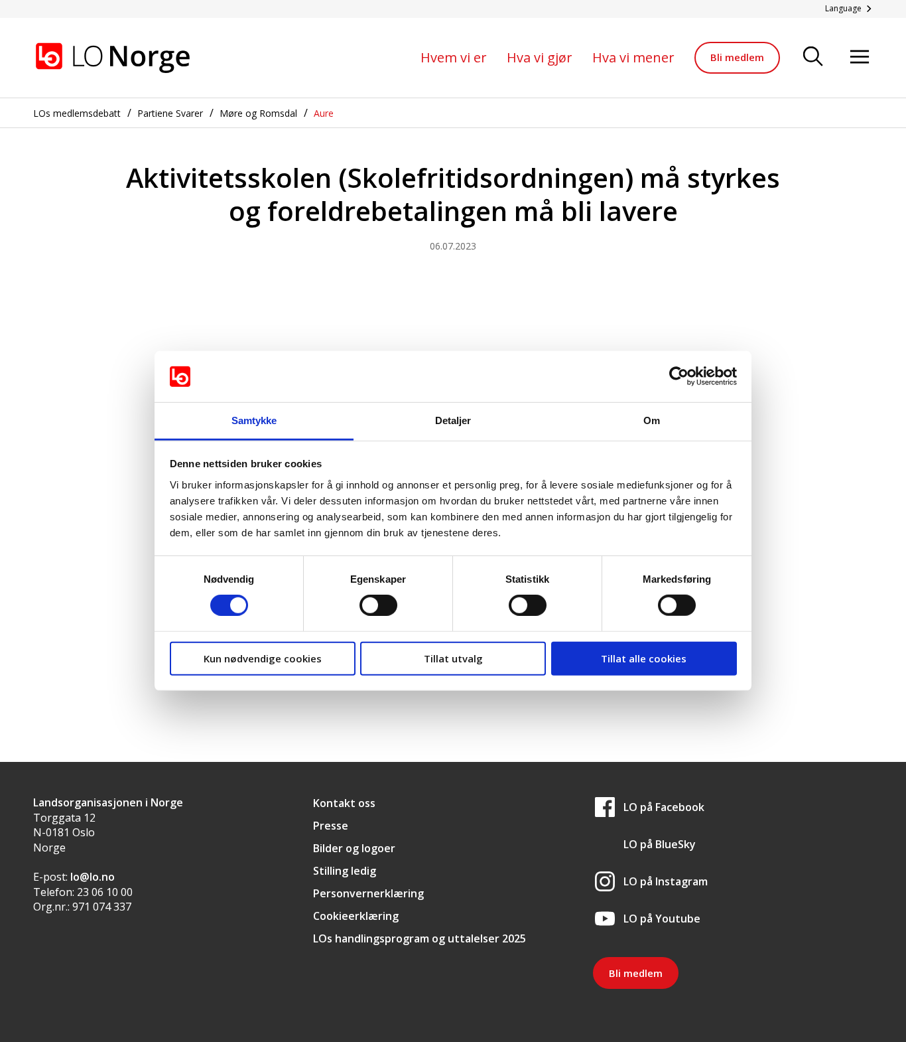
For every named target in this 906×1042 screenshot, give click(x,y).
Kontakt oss (344, 803)
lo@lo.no (92, 876)
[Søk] (813, 57)
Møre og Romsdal (258, 113)
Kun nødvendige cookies (263, 657)
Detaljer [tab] (453, 420)
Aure (324, 113)
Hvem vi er (454, 57)
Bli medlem (737, 57)
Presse (330, 825)
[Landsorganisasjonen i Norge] (112, 58)
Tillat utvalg (453, 657)
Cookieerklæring (356, 916)
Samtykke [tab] (254, 420)
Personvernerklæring (368, 893)
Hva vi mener (633, 57)
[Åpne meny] (859, 57)
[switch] (378, 605)
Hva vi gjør (539, 57)
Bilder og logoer (354, 848)
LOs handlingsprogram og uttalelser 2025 (419, 938)
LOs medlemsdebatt (77, 113)
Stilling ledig (344, 870)
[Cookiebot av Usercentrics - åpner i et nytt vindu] (679, 376)
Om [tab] (651, 420)
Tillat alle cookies (643, 657)
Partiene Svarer (170, 113)
